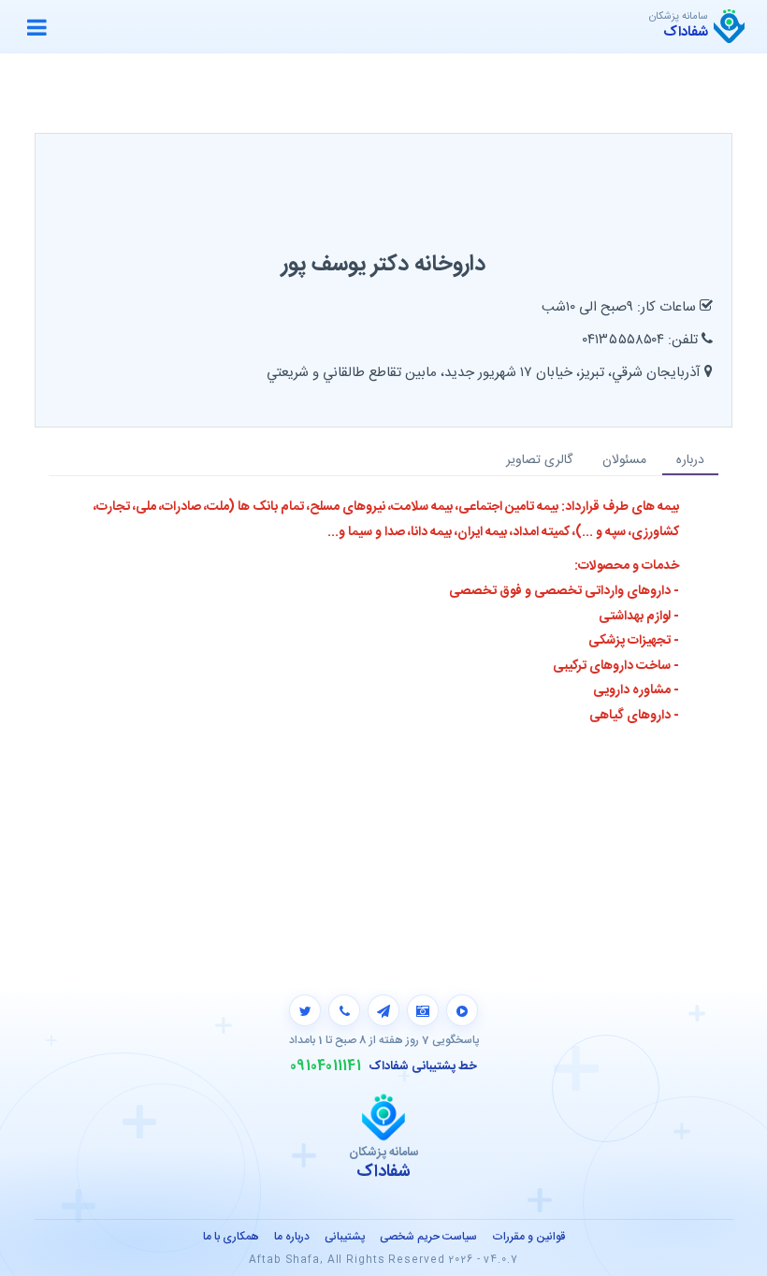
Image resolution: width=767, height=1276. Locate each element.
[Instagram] (423, 1010)
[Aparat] (462, 1010)
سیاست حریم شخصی (428, 1236)
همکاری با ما (231, 1236)
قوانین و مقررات (528, 1236)
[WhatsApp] (344, 1010)
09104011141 (325, 1066)
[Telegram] (383, 1010)
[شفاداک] (729, 26)
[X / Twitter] (305, 1010)
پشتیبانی (345, 1236)
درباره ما (292, 1236)
